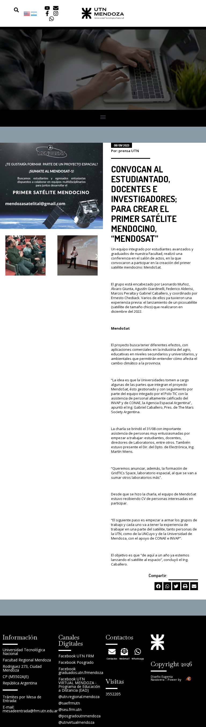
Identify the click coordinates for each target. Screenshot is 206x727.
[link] (27, 13)
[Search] (13, 9)
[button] (16, 9)
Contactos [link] (112, 658)
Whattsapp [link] (138, 658)
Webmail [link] (124, 658)
